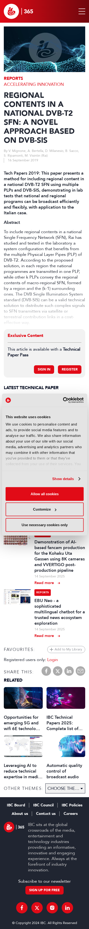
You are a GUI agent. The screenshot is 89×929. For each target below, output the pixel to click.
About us (20, 813)
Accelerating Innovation (34, 84)
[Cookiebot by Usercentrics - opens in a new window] (63, 400)
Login (52, 659)
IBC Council (43, 805)
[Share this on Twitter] (57, 671)
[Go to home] (18, 11)
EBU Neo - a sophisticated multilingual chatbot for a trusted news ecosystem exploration (59, 612)
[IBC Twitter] (37, 907)
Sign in (44, 369)
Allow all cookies (45, 494)
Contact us (46, 813)
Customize (42, 509)
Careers (71, 813)
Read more (44, 582)
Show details (63, 479)
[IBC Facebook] (22, 907)
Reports (13, 79)
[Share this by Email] (80, 671)
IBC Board (16, 805)
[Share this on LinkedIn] (69, 671)
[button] (81, 11)
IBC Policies (72, 805)
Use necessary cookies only (45, 525)
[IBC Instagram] (52, 907)
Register (70, 369)
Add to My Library (68, 649)
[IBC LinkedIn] (67, 907)
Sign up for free (44, 890)
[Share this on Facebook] (46, 671)
